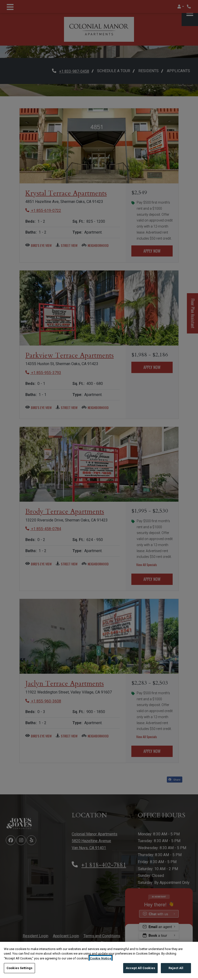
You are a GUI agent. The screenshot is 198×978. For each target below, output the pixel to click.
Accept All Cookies (140, 968)
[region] (99, 960)
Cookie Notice (100, 958)
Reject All (176, 968)
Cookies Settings (19, 968)
